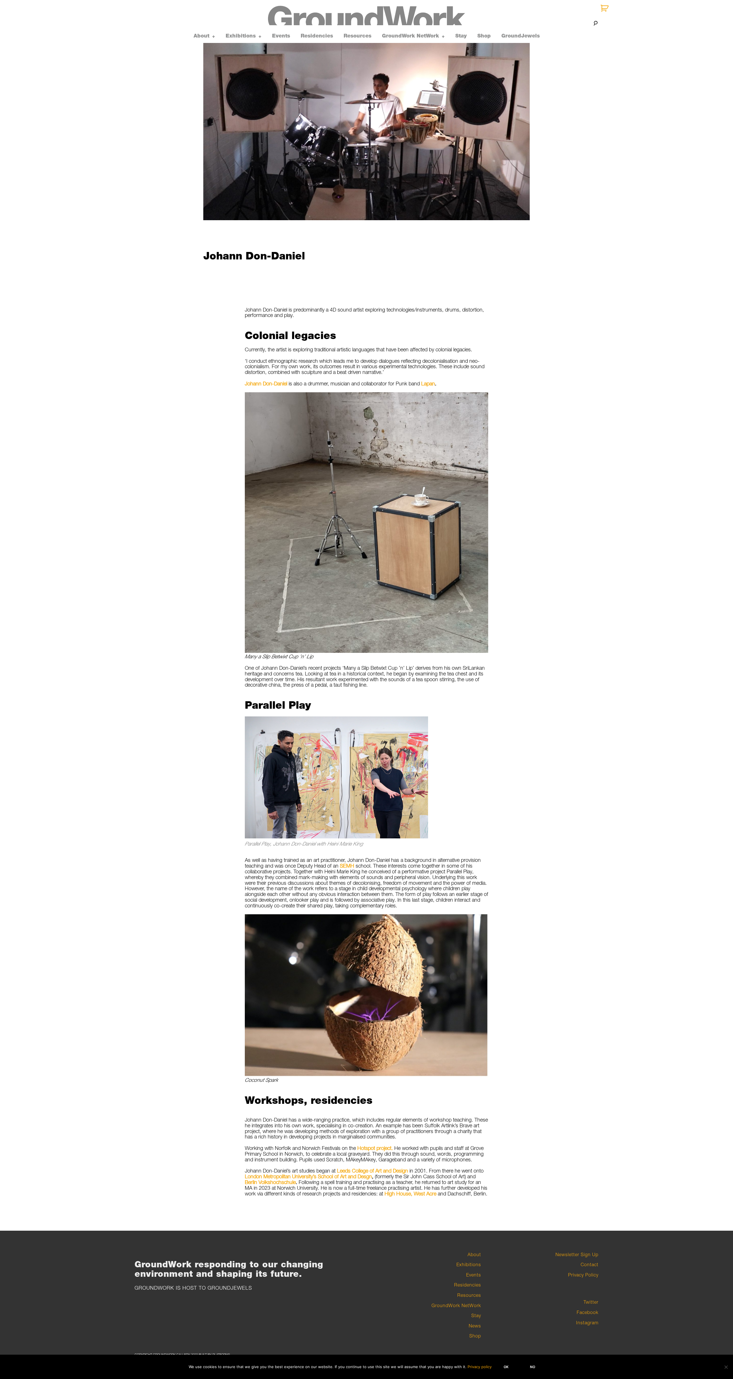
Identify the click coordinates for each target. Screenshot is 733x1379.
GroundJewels (520, 36)
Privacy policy (480, 1366)
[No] (726, 1367)
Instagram (587, 1322)
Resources (357, 36)
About (201, 36)
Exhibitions (241, 36)
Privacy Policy (583, 1274)
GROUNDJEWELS (230, 1288)
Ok (506, 1367)
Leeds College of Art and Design (372, 1171)
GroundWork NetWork (410, 36)
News (475, 1325)
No (532, 1367)
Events (281, 36)
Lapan (428, 384)
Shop (484, 36)
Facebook (587, 1312)
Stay (461, 36)
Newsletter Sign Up (576, 1254)
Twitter (591, 1302)
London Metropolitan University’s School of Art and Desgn (308, 1176)
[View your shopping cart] (605, 8)
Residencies (317, 36)
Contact (589, 1264)
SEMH (347, 866)
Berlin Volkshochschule (270, 1182)
